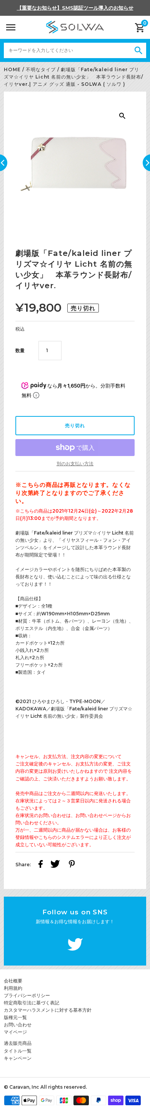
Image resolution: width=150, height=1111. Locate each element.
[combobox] (67, 50)
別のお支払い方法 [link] (75, 463)
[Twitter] (75, 945)
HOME (12, 69)
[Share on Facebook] (40, 865)
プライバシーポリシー (27, 995)
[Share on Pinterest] (72, 865)
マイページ (15, 1032)
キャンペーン (18, 1058)
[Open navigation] (10, 27)
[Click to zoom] (122, 115)
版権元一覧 (15, 1017)
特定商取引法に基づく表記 (31, 1003)
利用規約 (13, 988)
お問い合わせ (18, 1024)
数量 (20, 350)
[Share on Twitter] (55, 865)
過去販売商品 (18, 1043)
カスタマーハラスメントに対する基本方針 (48, 1010)
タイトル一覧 (18, 1051)
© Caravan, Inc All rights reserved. (45, 1087)
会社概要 (13, 981)
